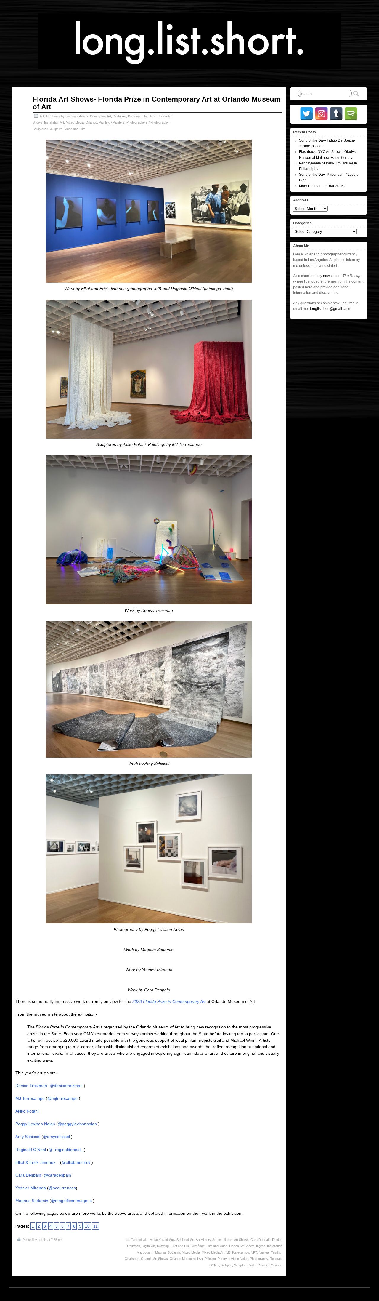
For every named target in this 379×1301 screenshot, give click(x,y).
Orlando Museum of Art (186, 1258)
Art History (203, 1239)
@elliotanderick (76, 1162)
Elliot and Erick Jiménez (188, 1246)
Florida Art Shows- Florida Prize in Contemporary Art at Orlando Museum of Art (156, 103)
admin (42, 1239)
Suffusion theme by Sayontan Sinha (341, 1294)
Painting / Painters (112, 122)
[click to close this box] (363, 132)
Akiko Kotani (26, 1111)
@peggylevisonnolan (77, 1123)
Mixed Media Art (213, 1252)
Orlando (91, 122)
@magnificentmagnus (71, 1200)
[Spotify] (351, 113)
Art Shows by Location (61, 116)
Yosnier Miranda (30, 1187)
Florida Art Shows (241, 1246)
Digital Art (119, 116)
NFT (254, 1252)
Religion (226, 1265)
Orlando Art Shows (154, 1258)
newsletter (331, 276)
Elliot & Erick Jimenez (35, 1162)
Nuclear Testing (270, 1252)
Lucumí (148, 1252)
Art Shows (241, 1239)
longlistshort (195, 1294)
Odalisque (132, 1258)
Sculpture (241, 1265)
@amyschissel (56, 1136)
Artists (83, 116)
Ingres (260, 1246)
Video (253, 1265)
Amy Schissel (27, 1136)
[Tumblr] (336, 113)
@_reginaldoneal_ (66, 1149)
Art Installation (222, 1239)
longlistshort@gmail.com (330, 309)
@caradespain (57, 1175)
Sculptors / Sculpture (47, 129)
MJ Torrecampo (30, 1098)
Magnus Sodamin (31, 1200)
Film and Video (216, 1246)
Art (42, 116)
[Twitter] (306, 113)
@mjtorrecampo (62, 1098)
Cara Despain (28, 1175)
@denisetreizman (66, 1085)
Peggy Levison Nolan (35, 1123)
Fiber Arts (148, 116)
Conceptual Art (100, 116)
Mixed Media (75, 122)
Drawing (134, 116)
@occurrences (62, 1187)
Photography (259, 1258)
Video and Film (74, 129)
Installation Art (54, 122)
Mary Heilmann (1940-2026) (322, 186)
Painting (210, 1258)
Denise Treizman (31, 1085)
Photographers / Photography (147, 122)
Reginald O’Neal (30, 1149)
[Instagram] (321, 113)
